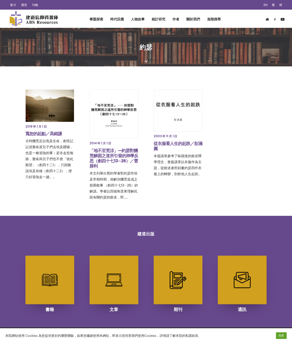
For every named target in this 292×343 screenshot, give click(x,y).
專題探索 (96, 19)
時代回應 (117, 19)
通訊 (242, 309)
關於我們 (193, 19)
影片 (13, 5)
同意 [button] (281, 335)
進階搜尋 (214, 19)
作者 (176, 19)
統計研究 (158, 19)
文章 (114, 309)
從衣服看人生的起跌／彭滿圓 (178, 146)
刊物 (35, 5)
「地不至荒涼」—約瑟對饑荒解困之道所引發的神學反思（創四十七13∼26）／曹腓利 (114, 158)
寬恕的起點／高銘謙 (43, 134)
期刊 (178, 309)
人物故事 (138, 19)
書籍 (50, 309)
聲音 (24, 5)
